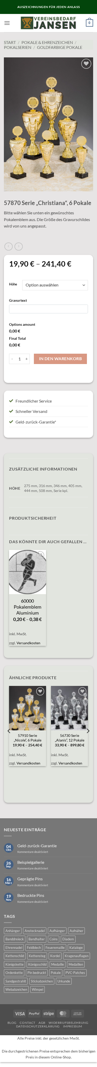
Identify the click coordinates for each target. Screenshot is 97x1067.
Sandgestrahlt (15, 981)
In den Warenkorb (60, 358)
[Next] (88, 741)
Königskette (14, 964)
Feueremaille (55, 947)
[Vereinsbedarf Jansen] (48, 23)
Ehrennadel (13, 947)
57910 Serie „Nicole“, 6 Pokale (27, 737)
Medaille (57, 964)
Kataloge (76, 947)
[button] (7, 23)
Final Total (17, 338)
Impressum (73, 1026)
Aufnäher (76, 931)
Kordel (55, 956)
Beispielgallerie (30, 862)
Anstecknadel (35, 931)
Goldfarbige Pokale (59, 47)
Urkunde (63, 981)
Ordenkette (14, 973)
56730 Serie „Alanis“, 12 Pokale (69, 737)
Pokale (56, 973)
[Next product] (8, 247)
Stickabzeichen (42, 981)
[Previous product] (18, 247)
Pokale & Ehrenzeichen (47, 42)
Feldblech (34, 947)
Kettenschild (14, 956)
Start (10, 42)
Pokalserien (17, 47)
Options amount (22, 324)
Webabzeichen (16, 989)
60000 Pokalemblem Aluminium (27, 607)
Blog (12, 1023)
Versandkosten (28, 643)
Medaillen (76, 964)
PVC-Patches (75, 973)
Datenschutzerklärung (38, 1026)
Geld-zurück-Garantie (37, 845)
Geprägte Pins (30, 878)
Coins (53, 939)
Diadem (68, 939)
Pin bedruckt (36, 973)
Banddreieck (14, 939)
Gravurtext (18, 300)
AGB (42, 1023)
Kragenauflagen (76, 956)
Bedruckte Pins (30, 895)
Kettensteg (37, 956)
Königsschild (37, 964)
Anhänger (12, 931)
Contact (27, 1023)
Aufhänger (57, 931)
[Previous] (9, 741)
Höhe (13, 284)
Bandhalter (36, 939)
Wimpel (37, 989)
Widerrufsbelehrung (68, 1023)
